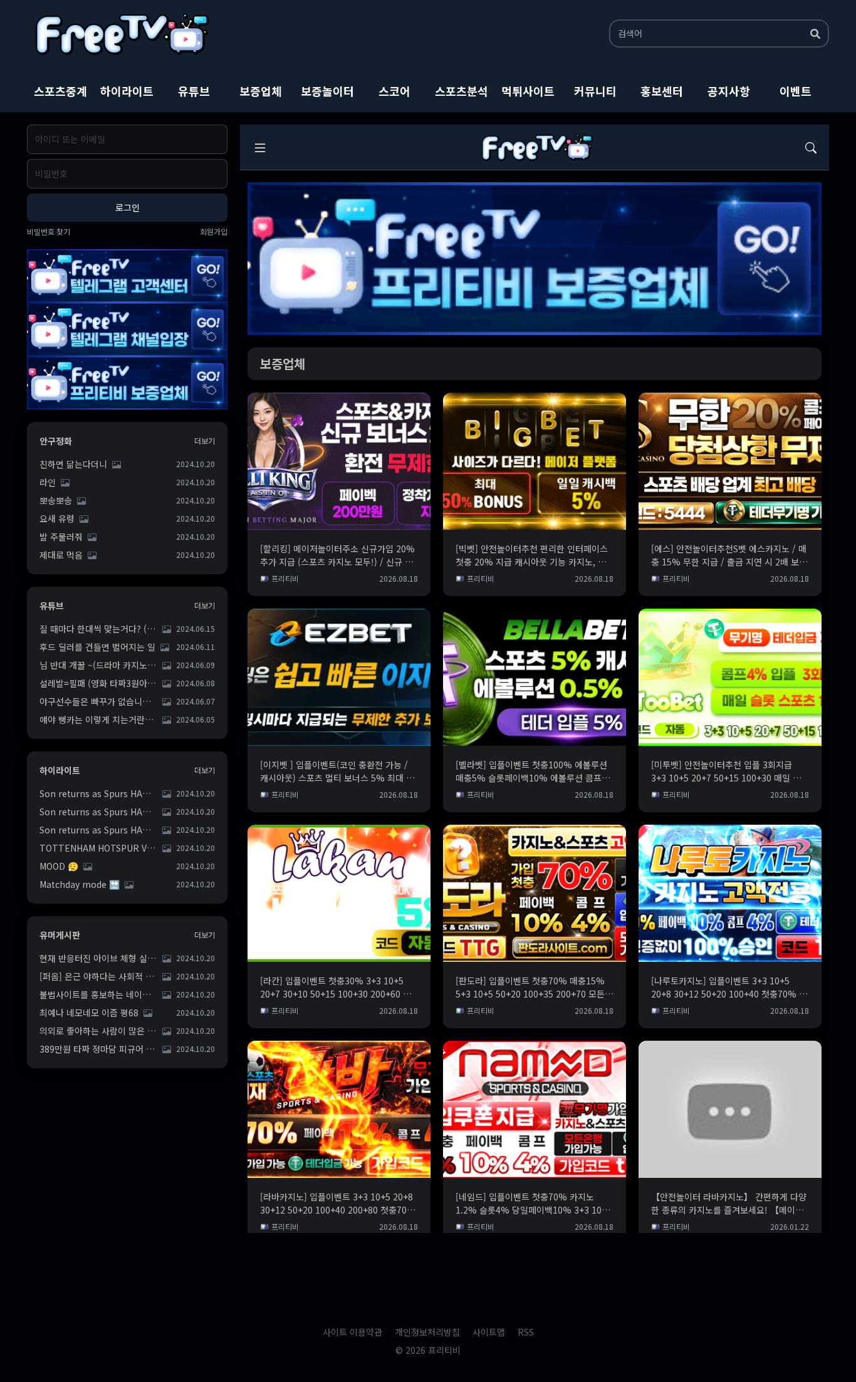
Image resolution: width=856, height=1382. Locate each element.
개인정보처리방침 (427, 1332)
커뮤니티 (595, 91)
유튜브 (194, 91)
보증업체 (260, 91)
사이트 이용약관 (352, 1332)
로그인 (127, 207)
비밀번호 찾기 (48, 232)
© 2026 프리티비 (428, 1350)
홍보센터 (661, 91)
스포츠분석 (461, 91)
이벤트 (796, 91)
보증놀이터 (327, 91)
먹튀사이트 (528, 91)
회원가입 (213, 232)
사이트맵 (488, 1332)
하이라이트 (127, 91)
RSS (526, 1332)
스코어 (394, 91)
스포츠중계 (60, 91)
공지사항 (728, 91)
